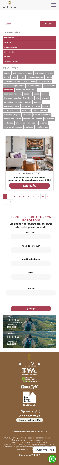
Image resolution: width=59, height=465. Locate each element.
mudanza (36, 106)
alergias (7, 73)
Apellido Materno (31, 259)
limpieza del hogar (11, 106)
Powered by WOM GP (29, 455)
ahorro (6, 77)
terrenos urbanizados (13, 127)
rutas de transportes (42, 115)
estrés (36, 94)
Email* (31, 272)
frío (24, 98)
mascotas (26, 106)
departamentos (41, 127)
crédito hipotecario (12, 81)
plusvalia (43, 110)
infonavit (45, 98)
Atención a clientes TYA (29, 420)
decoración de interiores (26, 90)
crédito (49, 77)
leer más (29, 185)
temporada (9, 38)
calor (38, 98)
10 (48, 196)
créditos (8, 57)
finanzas (44, 94)
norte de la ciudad (11, 110)
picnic (35, 110)
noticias (7, 42)
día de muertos (44, 81)
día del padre (49, 86)
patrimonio (26, 110)
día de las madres (34, 86)
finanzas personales (12, 98)
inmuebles (8, 102)
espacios (27, 94)
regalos (17, 115)
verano (39, 119)
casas (14, 77)
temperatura (28, 119)
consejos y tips (11, 61)
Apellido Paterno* (31, 246)
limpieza (37, 102)
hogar (30, 98)
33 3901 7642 (30, 416)
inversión (19, 102)
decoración (9, 52)
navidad (45, 106)
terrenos (43, 123)
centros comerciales (12, 119)
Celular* (31, 288)
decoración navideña (13, 94)
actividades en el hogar (23, 73)
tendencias (8, 123)
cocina (21, 77)
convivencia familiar (35, 77)
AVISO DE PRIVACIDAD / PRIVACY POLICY (29, 442)
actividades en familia (44, 73)
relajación (27, 115)
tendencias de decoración (27, 123)
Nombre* (31, 232)
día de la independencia (14, 86)
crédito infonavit (29, 81)
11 (5, 202)
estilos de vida (10, 47)
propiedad (28, 127)
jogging (28, 102)
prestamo (8, 115)
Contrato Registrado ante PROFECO (29, 432)
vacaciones (49, 119)
